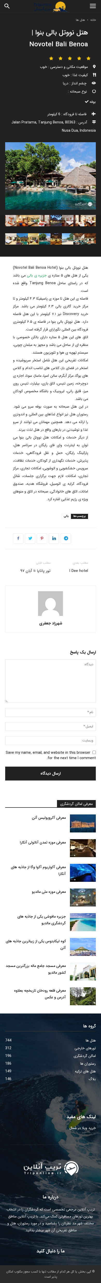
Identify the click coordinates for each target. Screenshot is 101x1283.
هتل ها (80, 19)
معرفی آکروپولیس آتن (49, 818)
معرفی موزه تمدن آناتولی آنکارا (43, 842)
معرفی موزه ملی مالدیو (49, 892)
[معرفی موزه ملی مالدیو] (83, 898)
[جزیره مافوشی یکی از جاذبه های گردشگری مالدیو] (83, 922)
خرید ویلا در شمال (82, 1128)
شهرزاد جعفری (50, 623)
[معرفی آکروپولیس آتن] (83, 823)
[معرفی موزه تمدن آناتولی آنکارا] (83, 848)
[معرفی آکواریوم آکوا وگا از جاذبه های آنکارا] (83, 873)
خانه (93, 19)
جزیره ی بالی (36, 275)
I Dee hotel (78, 571)
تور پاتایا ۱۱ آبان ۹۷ (35, 571)
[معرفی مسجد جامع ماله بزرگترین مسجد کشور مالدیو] (83, 972)
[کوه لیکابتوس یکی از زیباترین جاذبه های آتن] (83, 947)
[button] (7, 7)
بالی (66, 516)
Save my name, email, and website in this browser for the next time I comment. (51, 755)
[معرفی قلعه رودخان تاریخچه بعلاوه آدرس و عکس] (83, 996)
